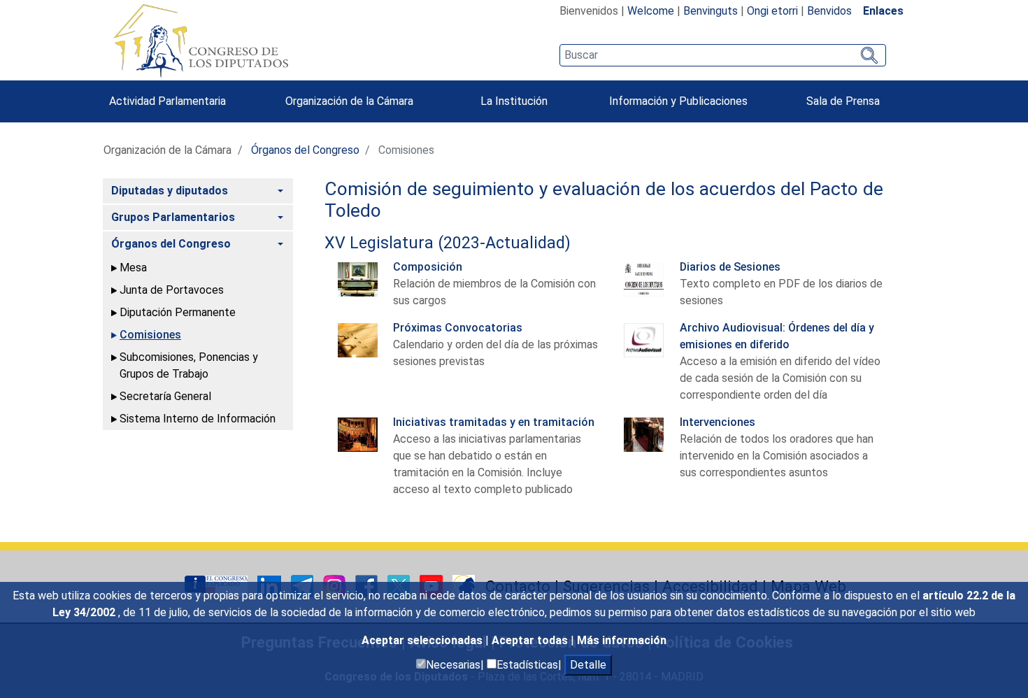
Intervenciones (717, 422)
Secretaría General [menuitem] (165, 396)
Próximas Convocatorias (457, 327)
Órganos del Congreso (305, 150)
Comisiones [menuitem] (150, 334)
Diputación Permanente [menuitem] (178, 312)
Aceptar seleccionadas (423, 640)
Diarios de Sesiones (730, 266)
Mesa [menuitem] (133, 267)
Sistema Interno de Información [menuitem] (198, 418)
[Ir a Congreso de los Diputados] (200, 40)
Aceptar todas (531, 640)
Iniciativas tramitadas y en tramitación (493, 422)
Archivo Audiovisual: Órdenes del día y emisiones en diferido (777, 336)
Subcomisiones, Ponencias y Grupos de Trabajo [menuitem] (189, 365)
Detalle (588, 664)
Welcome (650, 10)
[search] (722, 55)
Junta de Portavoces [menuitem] (172, 290)
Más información (621, 640)
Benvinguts (710, 10)
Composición (427, 266)
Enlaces (883, 10)
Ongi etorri (772, 10)
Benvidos (829, 10)
